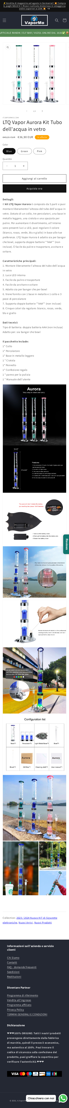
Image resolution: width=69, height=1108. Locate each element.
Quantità (7, 159)
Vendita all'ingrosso (19, 1000)
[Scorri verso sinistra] (27, 111)
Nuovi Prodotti (43, 922)
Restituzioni (14, 976)
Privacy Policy (15, 1009)
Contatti (12, 962)
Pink (39, 151)
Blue (9, 151)
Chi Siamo (13, 957)
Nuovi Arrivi (26, 922)
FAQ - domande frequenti (22, 967)
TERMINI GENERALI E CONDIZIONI (27, 1014)
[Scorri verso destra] (42, 111)
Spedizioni (13, 971)
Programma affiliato (19, 1004)
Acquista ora (34, 188)
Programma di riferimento (22, 995)
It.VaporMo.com (24, 1100)
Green (24, 151)
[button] (4, 20)
